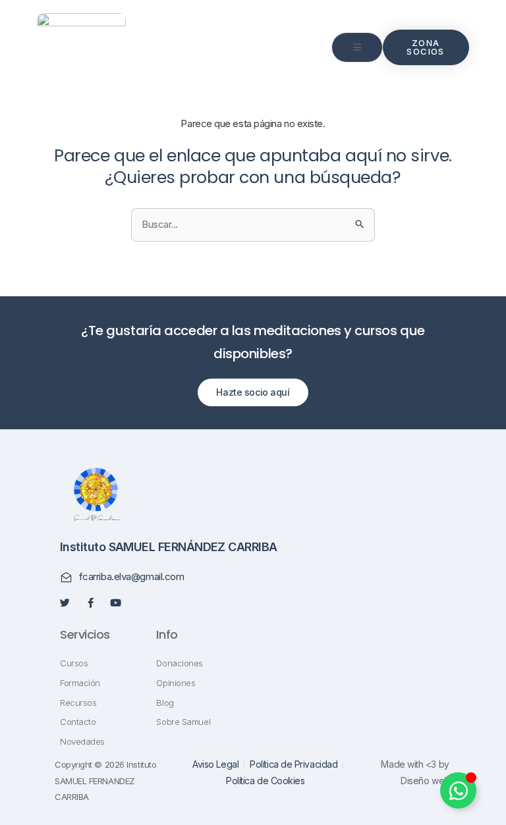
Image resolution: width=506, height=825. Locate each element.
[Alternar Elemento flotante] (458, 790)
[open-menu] (357, 47)
